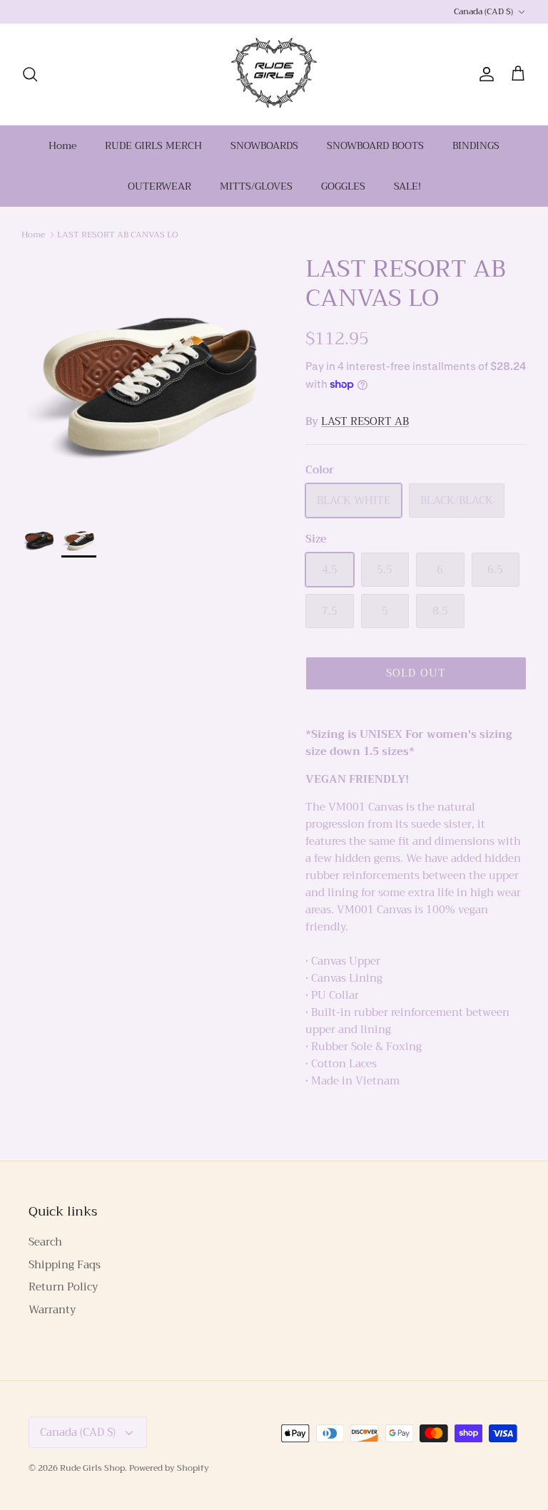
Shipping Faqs (65, 1264)
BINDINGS (475, 145)
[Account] (483, 74)
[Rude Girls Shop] (274, 74)
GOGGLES (343, 186)
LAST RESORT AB (365, 421)
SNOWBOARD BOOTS (375, 145)
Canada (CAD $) (483, 11)
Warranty (52, 1309)
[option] (147, 381)
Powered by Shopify (169, 1468)
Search (45, 1242)
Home (62, 145)
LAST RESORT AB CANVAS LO (117, 234)
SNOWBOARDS (264, 145)
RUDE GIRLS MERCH (153, 145)
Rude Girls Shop (92, 1468)
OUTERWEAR (159, 186)
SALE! (407, 186)
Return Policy (63, 1287)
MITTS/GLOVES (256, 186)
